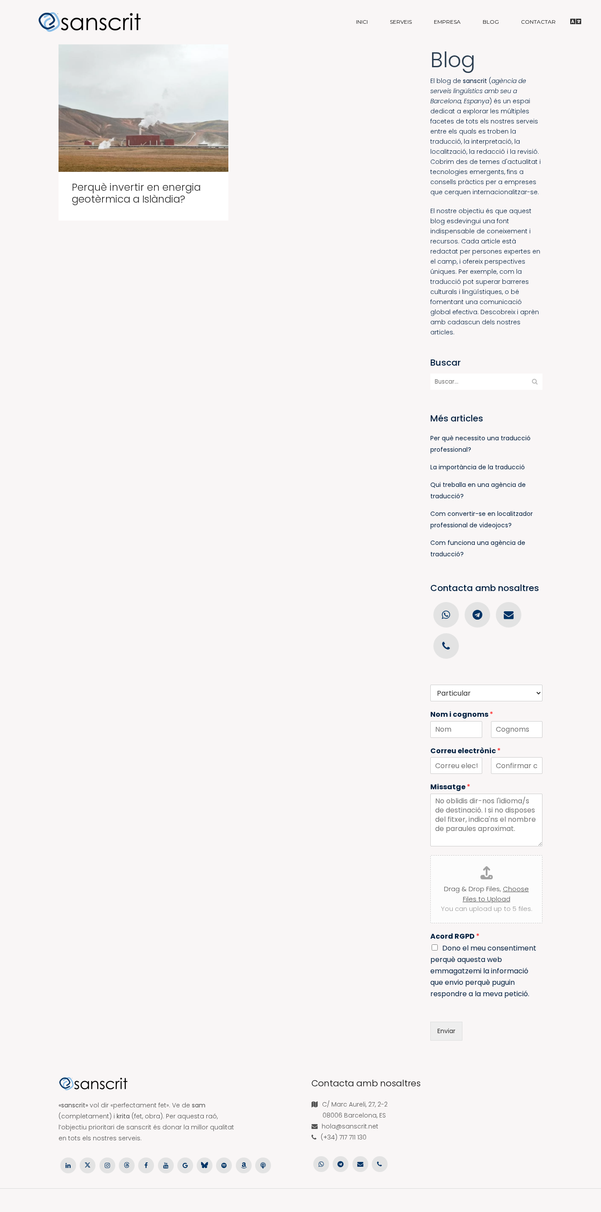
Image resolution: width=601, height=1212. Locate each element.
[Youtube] (165, 1165)
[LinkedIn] (68, 1165)
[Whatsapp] (446, 614)
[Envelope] (508, 614)
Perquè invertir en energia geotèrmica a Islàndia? (136, 193)
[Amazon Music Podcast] (243, 1165)
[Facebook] (146, 1165)
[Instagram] (107, 1165)
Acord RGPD (455, 936)
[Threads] (126, 1165)
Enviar (446, 1031)
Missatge (450, 787)
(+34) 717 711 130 (343, 1137)
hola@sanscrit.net (350, 1126)
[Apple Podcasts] (263, 1165)
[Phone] (446, 645)
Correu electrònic (465, 751)
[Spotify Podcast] (224, 1165)
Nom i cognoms (461, 714)
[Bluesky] (204, 1165)
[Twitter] (87, 1165)
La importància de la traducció (477, 467)
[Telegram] (477, 614)
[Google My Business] (185, 1165)
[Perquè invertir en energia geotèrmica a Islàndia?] (143, 108)
